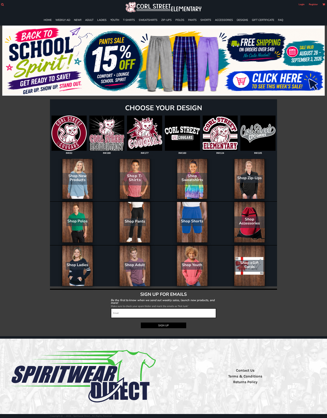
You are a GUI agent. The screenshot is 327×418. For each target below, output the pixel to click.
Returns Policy (245, 382)
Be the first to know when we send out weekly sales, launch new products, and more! (163, 301)
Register (313, 4)
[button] (2, 4)
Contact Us (245, 370)
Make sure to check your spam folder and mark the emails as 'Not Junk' (149, 306)
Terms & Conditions (245, 376)
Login (301, 4)
